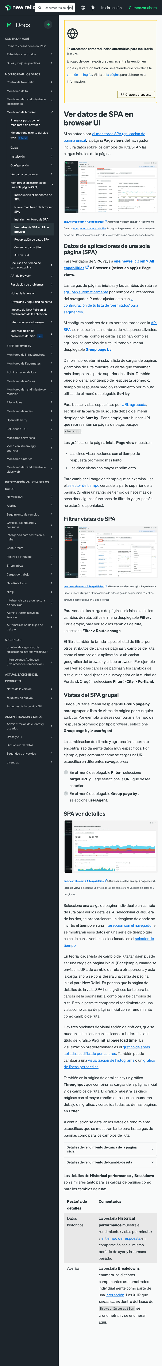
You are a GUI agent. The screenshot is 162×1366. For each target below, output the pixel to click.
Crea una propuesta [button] (138, 94)
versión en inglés (79, 74)
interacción (115, 1294)
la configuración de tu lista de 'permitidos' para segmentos (101, 305)
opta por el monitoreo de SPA (89, 228)
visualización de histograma (111, 1060)
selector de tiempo (83, 485)
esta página (111, 74)
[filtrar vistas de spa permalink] (117, 518)
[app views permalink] (100, 252)
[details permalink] (109, 813)
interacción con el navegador (129, 925)
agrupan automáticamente (86, 291)
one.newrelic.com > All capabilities (84, 221)
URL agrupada (134, 404)
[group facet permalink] (122, 694)
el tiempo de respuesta (120, 1238)
